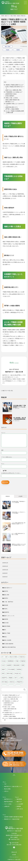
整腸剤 (10, 677)
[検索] (25, 689)
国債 (23, 665)
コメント (3, 432)
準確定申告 (19, 682)
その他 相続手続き (8, 601)
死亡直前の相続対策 (8, 643)
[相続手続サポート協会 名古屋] (10, 2)
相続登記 (6, 598)
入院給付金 (22, 656)
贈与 (5, 629)
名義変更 (9, 665)
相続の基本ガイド (8, 587)
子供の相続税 (11, 669)
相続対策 (6, 619)
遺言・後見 (6, 622)
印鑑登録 (23, 661)
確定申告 (6, 591)
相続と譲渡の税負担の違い (13, 99)
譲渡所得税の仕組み (11, 94)
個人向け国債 (13, 656)
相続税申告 (6, 612)
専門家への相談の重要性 (12, 109)
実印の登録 (9, 673)
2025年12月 (5, 562)
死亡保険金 (5, 682)
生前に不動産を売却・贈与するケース (13, 697)
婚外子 (4, 669)
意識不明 (4, 677)
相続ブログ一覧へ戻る (7, 390)
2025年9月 (4, 573)
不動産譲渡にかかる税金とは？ (14, 92)
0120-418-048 (15, 842)
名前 (2, 450)
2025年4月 (4, 576)
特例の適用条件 (10, 95)
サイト (2, 463)
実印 (3, 673)
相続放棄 (6, 605)
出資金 (4, 661)
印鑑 (17, 661)
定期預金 (19, 669)
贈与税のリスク (10, 101)
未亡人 (16, 677)
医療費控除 (11, 661)
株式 (22, 677)
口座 (3, 665)
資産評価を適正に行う (12, 107)
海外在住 (12, 682)
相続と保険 (6, 594)
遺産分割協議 (7, 626)
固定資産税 (16, 665)
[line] (14, 848)
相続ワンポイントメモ (9, 615)
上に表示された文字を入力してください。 (11, 473)
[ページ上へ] (14, 775)
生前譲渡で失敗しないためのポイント (13, 712)
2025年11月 (5, 566)
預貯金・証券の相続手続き (10, 647)
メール (3, 457)
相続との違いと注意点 (12, 97)
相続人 (5, 636)
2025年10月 (5, 569)
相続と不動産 (7, 633)
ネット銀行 (5, 656)
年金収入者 (17, 673)
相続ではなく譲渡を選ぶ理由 (13, 90)
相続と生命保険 (7, 640)
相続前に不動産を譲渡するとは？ (15, 84)
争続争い (6, 608)
